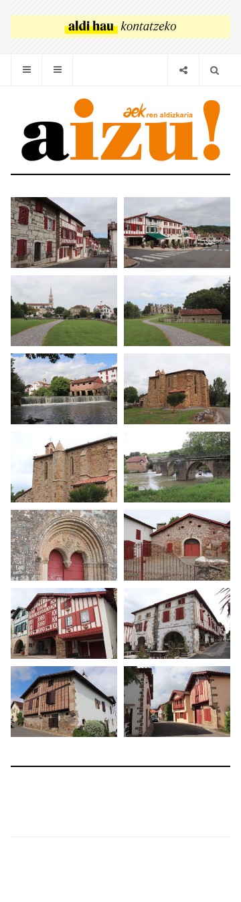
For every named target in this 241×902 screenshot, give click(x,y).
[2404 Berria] (120, 26)
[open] (26, 70)
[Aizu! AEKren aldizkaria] (120, 129)
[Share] (183, 70)
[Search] (214, 70)
